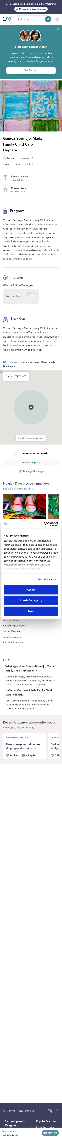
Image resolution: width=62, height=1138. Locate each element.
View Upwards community (18, 727)
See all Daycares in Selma (18, 489)
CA (5, 362)
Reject (31, 611)
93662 (23, 376)
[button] (31, 403)
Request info (50, 1132)
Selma (14, 362)
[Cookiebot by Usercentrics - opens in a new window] (44, 524)
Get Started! (31, 70)
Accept (31, 589)
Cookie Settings (29, 600)
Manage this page (33, 471)
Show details (44, 579)
